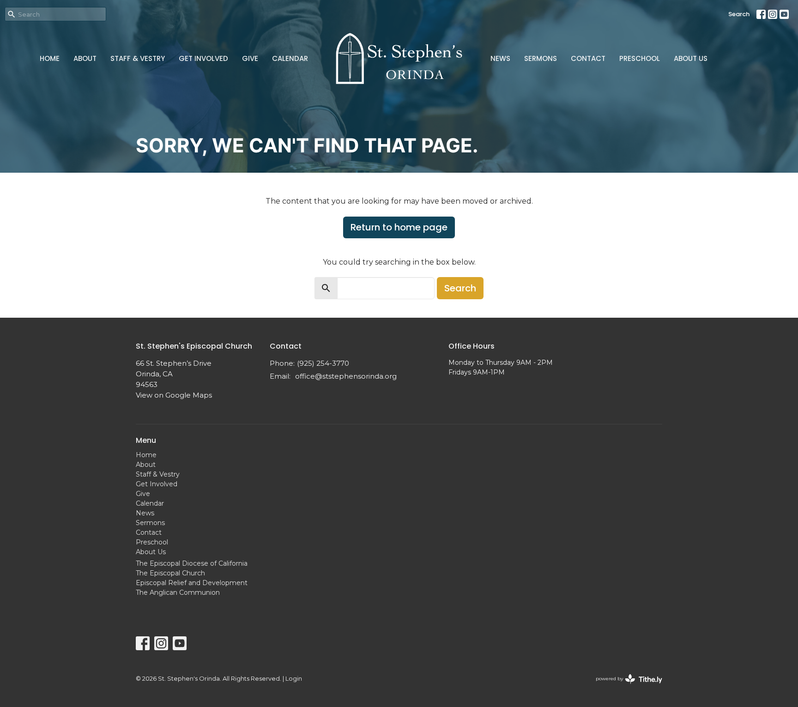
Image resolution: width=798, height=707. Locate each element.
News (500, 58)
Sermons (540, 58)
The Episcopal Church (170, 573)
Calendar (290, 58)
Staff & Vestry (137, 58)
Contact (588, 58)
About (85, 58)
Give (250, 58)
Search (739, 14)
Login (293, 678)
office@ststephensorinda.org (346, 376)
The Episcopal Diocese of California (192, 563)
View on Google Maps (174, 395)
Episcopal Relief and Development (192, 583)
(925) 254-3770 (323, 363)
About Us (690, 58)
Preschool (639, 58)
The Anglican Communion (178, 592)
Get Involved (203, 58)
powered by (624, 686)
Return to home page (399, 227)
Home (50, 58)
